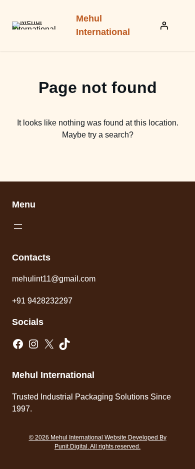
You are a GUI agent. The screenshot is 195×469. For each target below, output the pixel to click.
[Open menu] (18, 226)
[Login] (164, 26)
